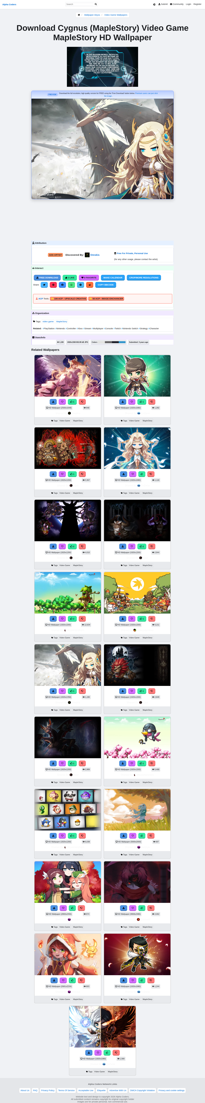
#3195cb (122, 342)
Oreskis (95, 254)
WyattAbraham (75, 630)
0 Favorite (90, 277)
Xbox (80, 328)
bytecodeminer (145, 630)
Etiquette (101, 1090)
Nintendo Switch (130, 328)
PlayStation (49, 328)
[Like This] (141, 474)
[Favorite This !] (62, 402)
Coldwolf (145, 919)
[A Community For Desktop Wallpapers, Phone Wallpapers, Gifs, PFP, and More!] (79, 15)
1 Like (70, 277)
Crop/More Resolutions (143, 277)
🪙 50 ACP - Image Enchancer (106, 298)
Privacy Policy (47, 1090)
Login (188, 4)
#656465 (108, 342)
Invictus (145, 847)
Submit (164, 4)
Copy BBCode (106, 285)
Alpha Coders (9, 4)
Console (109, 328)
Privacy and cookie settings (171, 1090)
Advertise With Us (117, 1090)
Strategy (143, 328)
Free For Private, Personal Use (132, 253)
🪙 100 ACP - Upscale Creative (68, 298)
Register (197, 4)
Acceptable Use (85, 1090)
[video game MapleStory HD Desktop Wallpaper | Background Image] (68, 396)
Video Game (64, 421)
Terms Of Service (66, 1090)
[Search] (96, 4)
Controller (71, 328)
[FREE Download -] (53, 402)
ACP (40, 298)
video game (48, 321)
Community (178, 4)
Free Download (48, 277)
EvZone (145, 413)
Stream (87, 328)
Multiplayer (98, 328)
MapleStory (61, 321)
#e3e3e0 (101, 342)
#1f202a (115, 342)
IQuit (76, 485)
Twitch (117, 328)
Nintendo (60, 328)
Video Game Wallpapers (115, 15)
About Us (25, 1090)
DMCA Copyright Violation (142, 1090)
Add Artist (55, 255)
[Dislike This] (82, 402)
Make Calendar (112, 277)
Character (153, 328)
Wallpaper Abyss (92, 15)
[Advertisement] (102, 219)
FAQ (35, 1090)
